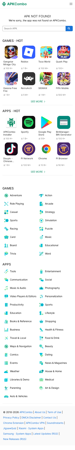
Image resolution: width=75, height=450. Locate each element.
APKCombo (26, 412)
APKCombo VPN (35, 422)
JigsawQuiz (9, 428)
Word (48, 253)
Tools (13, 271)
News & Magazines (56, 362)
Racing (14, 228)
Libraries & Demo (19, 379)
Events (14, 362)
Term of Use (54, 412)
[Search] (69, 28)
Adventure (16, 195)
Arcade (49, 203)
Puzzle (49, 228)
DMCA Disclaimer (31, 417)
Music (48, 236)
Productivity (17, 304)
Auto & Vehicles (18, 396)
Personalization (53, 296)
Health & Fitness (54, 329)
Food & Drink (52, 337)
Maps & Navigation (21, 346)
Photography (52, 287)
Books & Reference (21, 321)
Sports (13, 220)
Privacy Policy (11, 417)
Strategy (50, 211)
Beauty (49, 346)
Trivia (13, 253)
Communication (19, 279)
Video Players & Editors (23, 296)
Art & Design (52, 387)
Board (13, 245)
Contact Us (49, 417)
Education (15, 312)
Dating (48, 354)
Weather (14, 371)
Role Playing (17, 203)
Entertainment (53, 271)
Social (48, 279)
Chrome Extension (13, 422)
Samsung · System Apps (17, 433)
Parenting (15, 387)
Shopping (50, 321)
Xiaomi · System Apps (31, 428)
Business (15, 329)
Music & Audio (18, 287)
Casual (14, 211)
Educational (51, 245)
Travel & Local (18, 337)
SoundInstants (55, 422)
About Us (40, 412)
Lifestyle (50, 312)
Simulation (51, 220)
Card (13, 236)
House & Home (53, 371)
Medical (49, 379)
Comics (14, 354)
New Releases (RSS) (14, 439)
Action (48, 195)
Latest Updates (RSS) (45, 433)
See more (37, 101)
